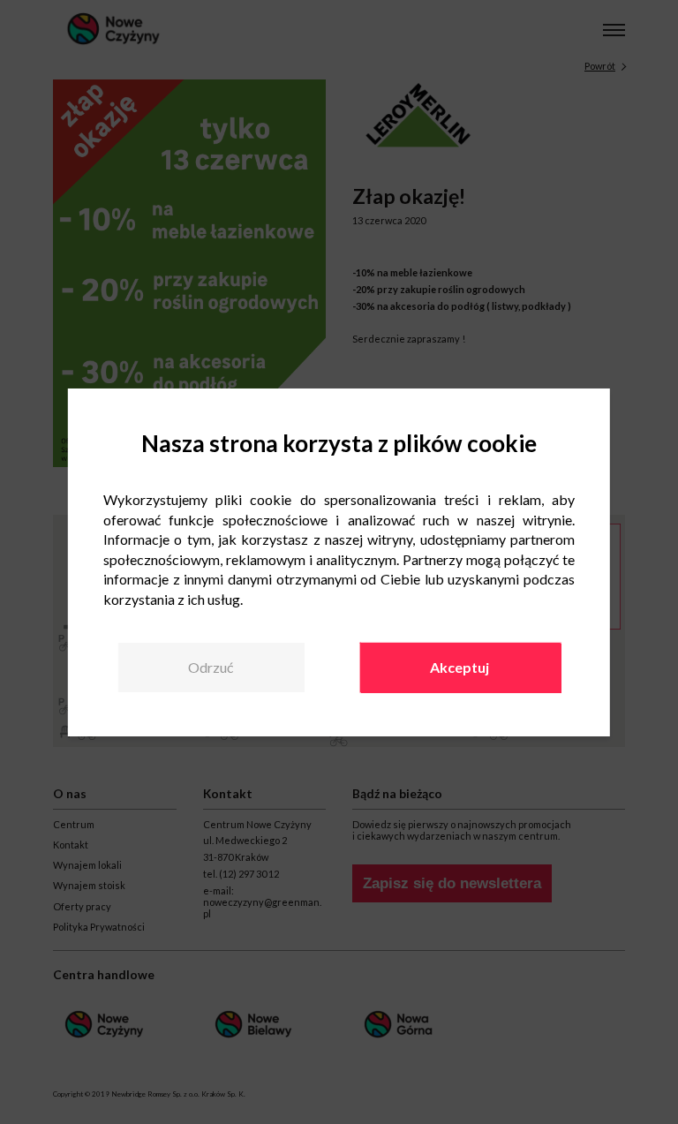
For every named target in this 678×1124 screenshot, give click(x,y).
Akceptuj (459, 667)
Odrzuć (210, 667)
